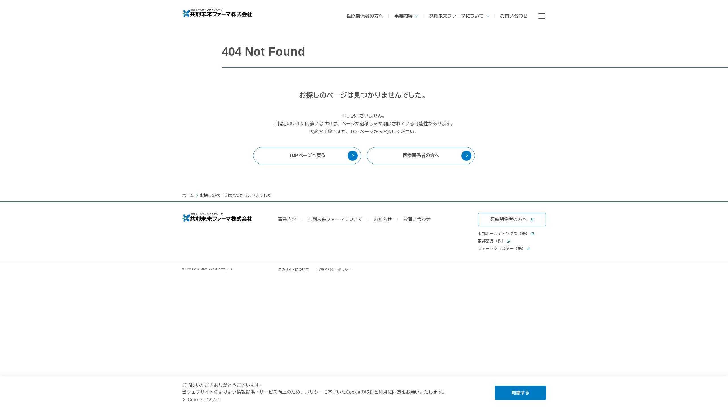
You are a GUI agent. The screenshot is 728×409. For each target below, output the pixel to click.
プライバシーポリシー (334, 270)
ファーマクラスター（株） (502, 248)
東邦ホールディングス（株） (504, 233)
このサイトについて (293, 270)
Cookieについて (204, 399)
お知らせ (383, 219)
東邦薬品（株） (492, 241)
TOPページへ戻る (307, 155)
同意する (520, 392)
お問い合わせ (514, 16)
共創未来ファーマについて (456, 16)
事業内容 (403, 16)
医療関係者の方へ (365, 16)
